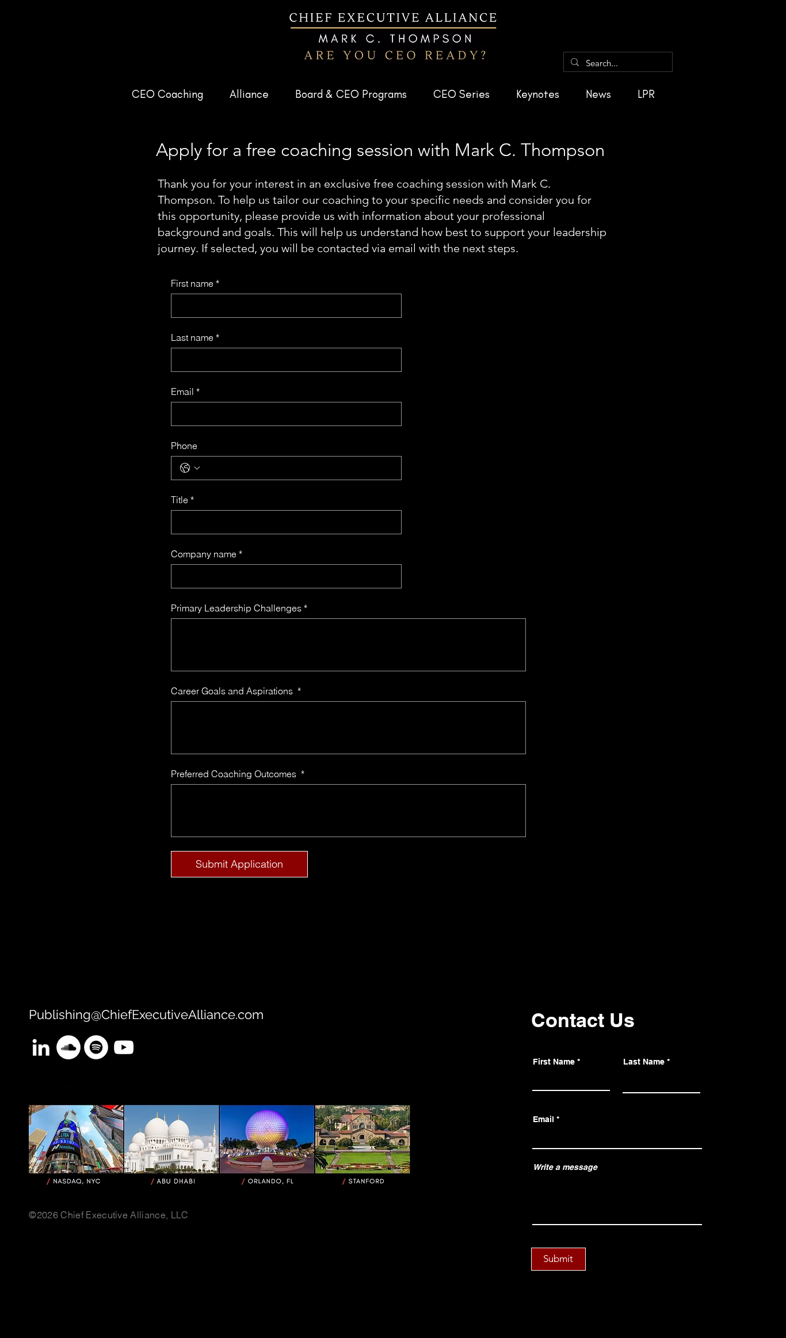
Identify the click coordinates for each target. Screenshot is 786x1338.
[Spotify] (96, 1047)
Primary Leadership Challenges (239, 608)
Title (182, 499)
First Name (554, 1062)
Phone (184, 445)
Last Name (644, 1062)
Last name (195, 337)
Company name (206, 554)
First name (195, 283)
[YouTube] (124, 1047)
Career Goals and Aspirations (236, 691)
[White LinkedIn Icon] (41, 1047)
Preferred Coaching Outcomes (237, 774)
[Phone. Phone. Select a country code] (189, 468)
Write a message (565, 1167)
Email (185, 391)
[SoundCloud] (68, 1047)
